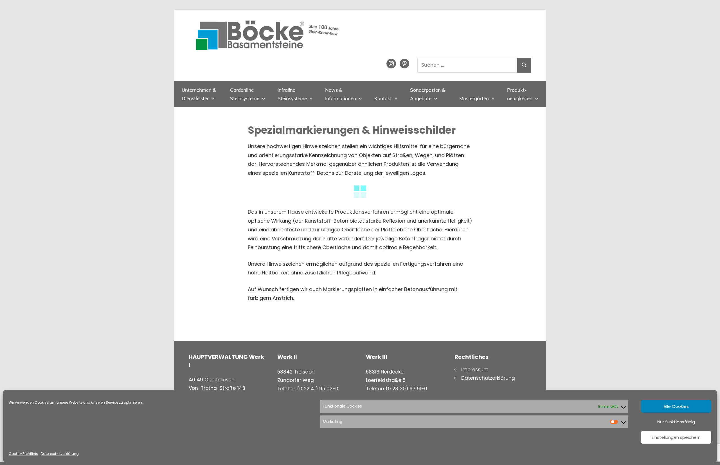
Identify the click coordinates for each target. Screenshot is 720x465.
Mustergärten (474, 98)
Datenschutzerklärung (60, 453)
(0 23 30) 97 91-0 (406, 388)
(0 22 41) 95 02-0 (317, 388)
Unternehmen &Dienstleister (199, 94)
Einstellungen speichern (676, 437)
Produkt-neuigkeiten (519, 94)
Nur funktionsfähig (676, 422)
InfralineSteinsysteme (292, 94)
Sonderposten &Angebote (427, 94)
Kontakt (383, 98)
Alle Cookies (676, 406)
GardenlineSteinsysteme (244, 94)
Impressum (475, 369)
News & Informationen (340, 94)
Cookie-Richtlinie (23, 453)
